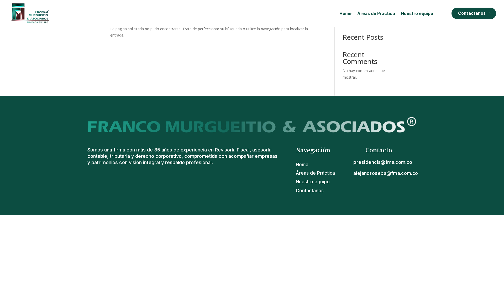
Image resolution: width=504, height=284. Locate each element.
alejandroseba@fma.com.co (385, 173)
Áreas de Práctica (376, 13)
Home (345, 13)
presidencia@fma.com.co (382, 162)
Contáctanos (472, 13)
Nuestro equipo (417, 13)
